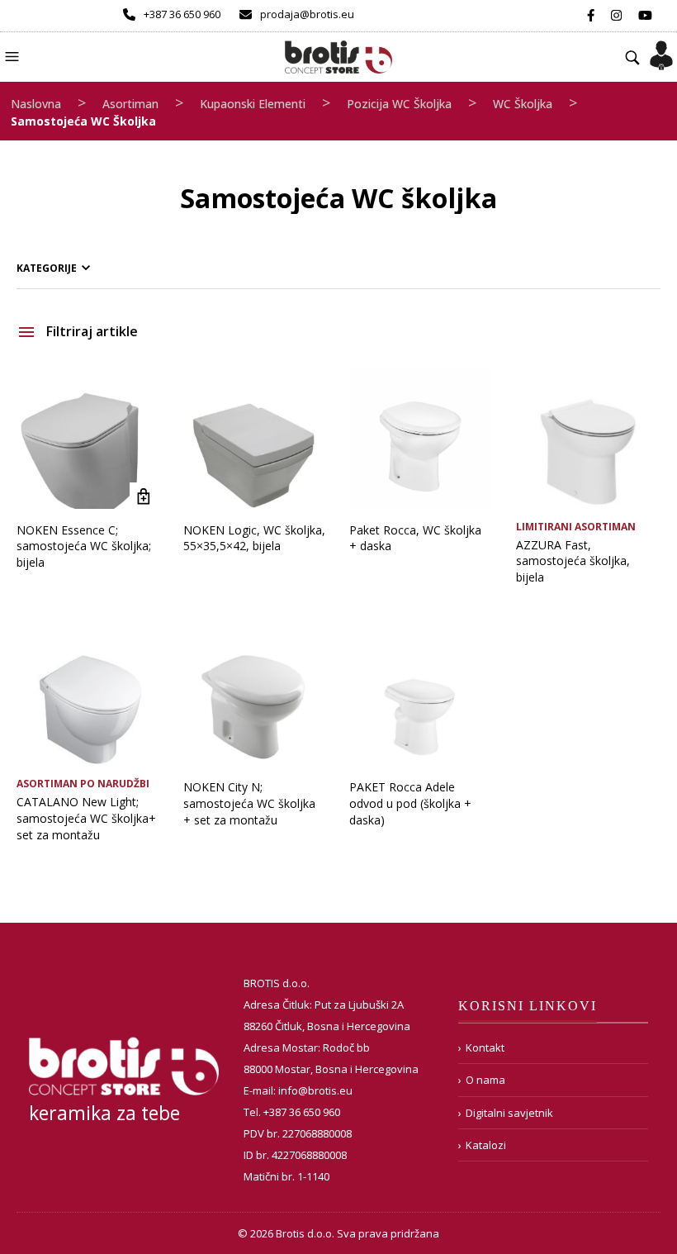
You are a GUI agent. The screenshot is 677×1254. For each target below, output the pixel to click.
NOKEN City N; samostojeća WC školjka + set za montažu (249, 803)
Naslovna (36, 104)
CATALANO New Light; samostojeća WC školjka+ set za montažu (86, 818)
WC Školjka (522, 104)
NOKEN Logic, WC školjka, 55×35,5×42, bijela (254, 538)
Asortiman (130, 104)
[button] (14, 55)
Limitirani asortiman (576, 527)
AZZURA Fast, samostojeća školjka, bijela (573, 561)
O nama (485, 1079)
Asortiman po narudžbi (83, 784)
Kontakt (485, 1047)
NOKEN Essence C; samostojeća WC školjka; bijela (84, 546)
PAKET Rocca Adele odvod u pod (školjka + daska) (410, 803)
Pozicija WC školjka (399, 104)
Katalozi (486, 1145)
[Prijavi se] (661, 50)
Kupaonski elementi (252, 104)
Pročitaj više (144, 496)
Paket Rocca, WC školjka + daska (415, 538)
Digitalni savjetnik (509, 1112)
